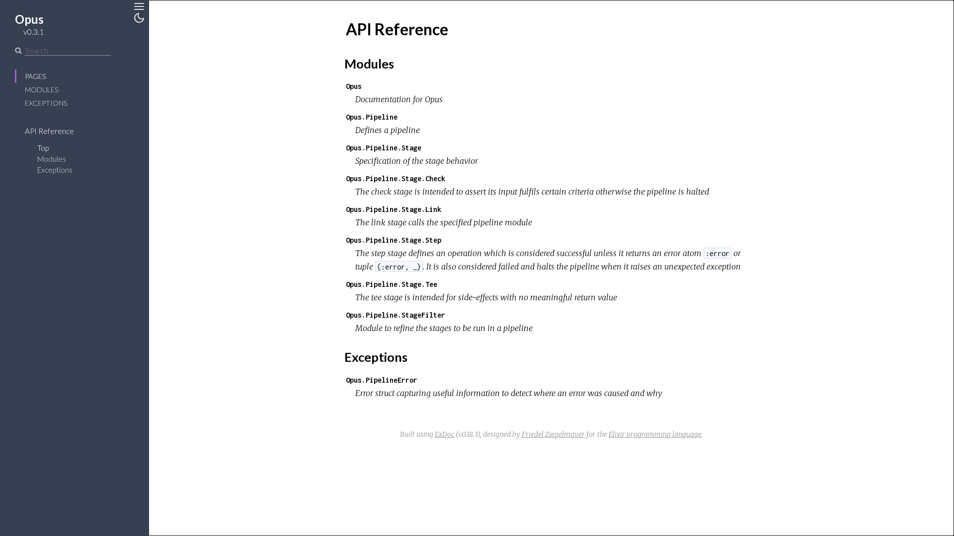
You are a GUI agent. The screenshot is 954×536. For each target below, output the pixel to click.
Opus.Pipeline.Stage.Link (393, 209)
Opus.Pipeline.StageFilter (395, 315)
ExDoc (444, 434)
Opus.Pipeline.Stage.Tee (391, 284)
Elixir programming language (655, 434)
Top (43, 147)
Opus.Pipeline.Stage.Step (393, 240)
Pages (35, 76)
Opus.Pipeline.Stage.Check (395, 178)
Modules (41, 89)
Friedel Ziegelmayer (553, 434)
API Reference (49, 131)
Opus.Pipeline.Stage (383, 147)
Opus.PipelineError (381, 380)
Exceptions (46, 103)
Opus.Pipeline (372, 117)
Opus (354, 86)
